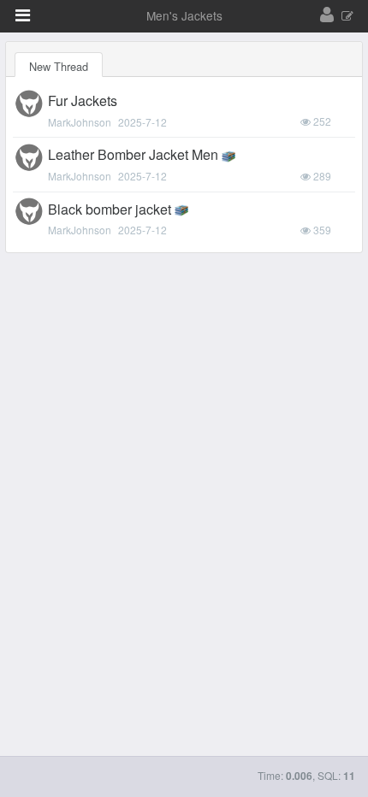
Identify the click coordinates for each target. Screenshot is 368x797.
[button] (23, 15)
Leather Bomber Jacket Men (133, 154)
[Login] (327, 15)
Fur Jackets (82, 100)
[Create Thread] (347, 16)
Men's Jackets (184, 15)
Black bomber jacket (109, 209)
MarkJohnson (79, 122)
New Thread (58, 66)
